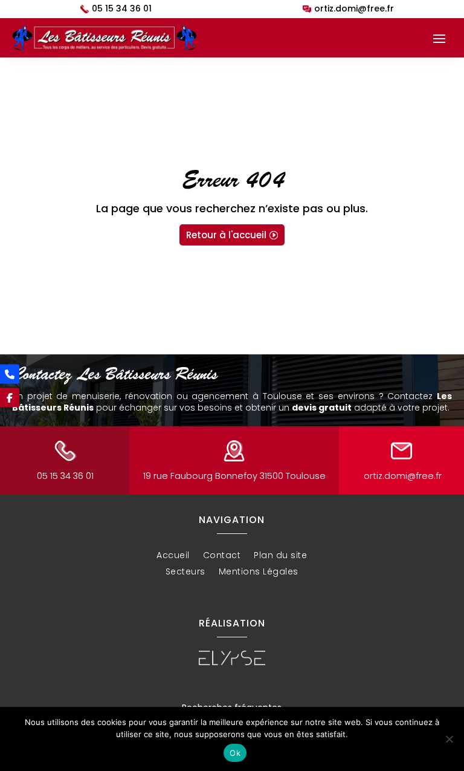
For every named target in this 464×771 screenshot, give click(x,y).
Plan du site (280, 556)
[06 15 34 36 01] (9, 373)
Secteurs (185, 572)
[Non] (449, 739)
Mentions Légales (258, 572)
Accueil (173, 556)
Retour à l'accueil (226, 235)
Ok (235, 753)
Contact (222, 556)
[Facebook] (9, 397)
